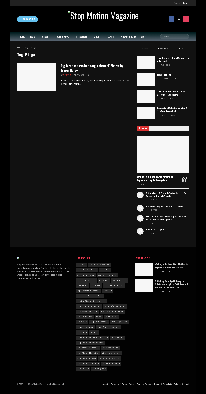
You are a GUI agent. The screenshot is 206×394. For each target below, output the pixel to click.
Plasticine (82, 322)
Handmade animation (87, 312)
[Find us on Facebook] (171, 19)
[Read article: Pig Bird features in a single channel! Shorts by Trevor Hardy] (36, 77)
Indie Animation (84, 317)
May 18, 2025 (79, 75)
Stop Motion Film (111, 348)
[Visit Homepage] (103, 19)
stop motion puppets (109, 358)
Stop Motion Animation (88, 348)
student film (83, 369)
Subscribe (177, 3)
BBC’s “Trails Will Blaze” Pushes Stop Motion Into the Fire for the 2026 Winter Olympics (166, 218)
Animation (105, 270)
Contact (185, 384)
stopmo (67, 75)
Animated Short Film (87, 270)
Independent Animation (112, 312)
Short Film (102, 327)
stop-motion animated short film (92, 338)
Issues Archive (164, 74)
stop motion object (111, 353)
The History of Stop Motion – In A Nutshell (173, 59)
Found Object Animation (88, 306)
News (32, 36)
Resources (81, 36)
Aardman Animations (99, 265)
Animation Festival (86, 275)
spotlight (115, 327)
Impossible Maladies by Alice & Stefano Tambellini (172, 109)
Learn (111, 36)
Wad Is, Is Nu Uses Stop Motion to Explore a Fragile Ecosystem (155, 178)
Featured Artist (84, 296)
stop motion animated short (90, 343)
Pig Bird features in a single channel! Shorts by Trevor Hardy (92, 68)
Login (185, 3)
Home (22, 36)
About (97, 36)
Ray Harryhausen (119, 322)
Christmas (104, 280)
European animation (113, 285)
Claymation (82, 285)
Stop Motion (117, 338)
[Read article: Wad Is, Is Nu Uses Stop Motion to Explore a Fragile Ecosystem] (163, 154)
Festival (98, 296)
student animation (111, 364)
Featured (108, 291)
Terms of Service (144, 384)
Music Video (111, 317)
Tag (26, 48)
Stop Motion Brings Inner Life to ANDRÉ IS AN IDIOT (165, 206)
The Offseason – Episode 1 (156, 229)
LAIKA (98, 317)
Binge (33, 48)
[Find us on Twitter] (179, 19)
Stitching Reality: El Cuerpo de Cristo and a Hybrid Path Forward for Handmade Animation (166, 195)
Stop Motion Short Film (88, 364)
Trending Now (99, 369)
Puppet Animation (99, 322)
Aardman (81, 265)
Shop (143, 36)
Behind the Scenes (86, 280)
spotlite (94, 332)
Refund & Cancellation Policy (166, 384)
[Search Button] (186, 36)
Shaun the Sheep (85, 327)
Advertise (115, 384)
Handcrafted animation (115, 306)
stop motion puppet (86, 358)
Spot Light (82, 332)
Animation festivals (107, 275)
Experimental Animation (88, 291)
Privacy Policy (128, 36)
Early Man (96, 285)
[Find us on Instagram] (186, 19)
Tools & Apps (62, 36)
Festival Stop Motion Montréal (91, 301)
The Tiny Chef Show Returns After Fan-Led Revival (171, 93)
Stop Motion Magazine (87, 353)
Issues (45, 36)
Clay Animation (119, 280)
